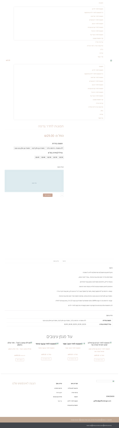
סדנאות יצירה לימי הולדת (95, 46)
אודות (101, 53)
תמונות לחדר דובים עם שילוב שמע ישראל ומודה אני (99, 350)
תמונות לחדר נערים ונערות (95, 27)
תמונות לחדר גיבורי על (96, 35)
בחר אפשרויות (99, 359)
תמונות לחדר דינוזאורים (96, 20)
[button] (59, 60)
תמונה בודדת (57, 143)
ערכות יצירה (99, 42)
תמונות (101, 3)
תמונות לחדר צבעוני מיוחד (46, 348)
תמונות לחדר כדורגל (97, 31)
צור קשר (100, 57)
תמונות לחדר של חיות (97, 16)
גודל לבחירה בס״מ (55, 152)
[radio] (55, 148)
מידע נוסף (56, 261)
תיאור (64, 261)
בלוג (101, 49)
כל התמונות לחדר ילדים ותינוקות (93, 12)
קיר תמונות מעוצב (98, 38)
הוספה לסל (48, 195)
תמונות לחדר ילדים (97, 9)
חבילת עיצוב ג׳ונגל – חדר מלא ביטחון (19, 349)
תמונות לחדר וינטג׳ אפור (72, 348)
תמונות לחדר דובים (97, 24)
